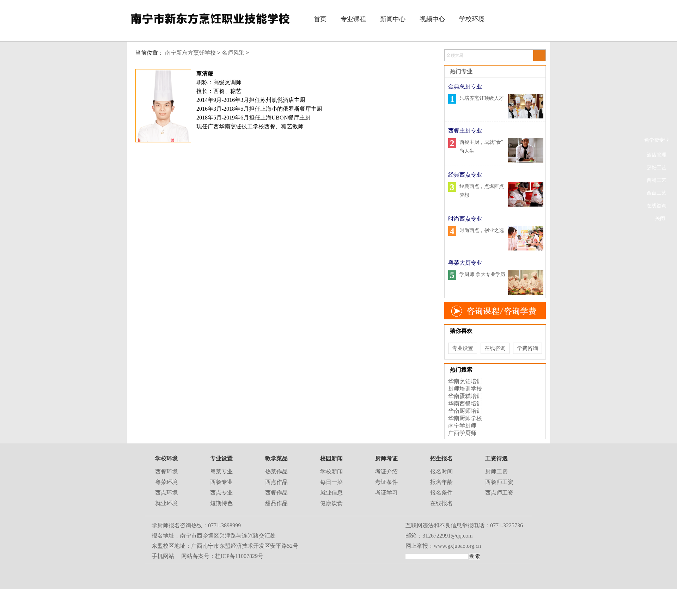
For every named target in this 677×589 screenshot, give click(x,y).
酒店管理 (656, 155)
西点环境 (166, 493)
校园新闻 (331, 458)
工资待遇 (496, 458)
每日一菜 (331, 482)
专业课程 (353, 19)
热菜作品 (276, 471)
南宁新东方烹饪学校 (190, 53)
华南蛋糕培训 (465, 396)
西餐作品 (276, 493)
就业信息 (331, 493)
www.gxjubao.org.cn (457, 546)
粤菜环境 (166, 482)
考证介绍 (386, 471)
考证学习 (386, 493)
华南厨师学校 (465, 418)
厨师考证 (386, 458)
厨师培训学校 (465, 389)
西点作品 (276, 482)
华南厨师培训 (465, 411)
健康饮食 (331, 503)
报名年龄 (441, 482)
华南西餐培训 (465, 403)
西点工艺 (656, 193)
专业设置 (462, 348)
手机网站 (163, 556)
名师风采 (233, 53)
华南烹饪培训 (465, 381)
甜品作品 (276, 503)
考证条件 (386, 482)
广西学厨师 (462, 433)
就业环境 (166, 503)
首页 (320, 19)
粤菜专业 (221, 471)
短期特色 (221, 503)
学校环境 (471, 19)
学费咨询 (527, 348)
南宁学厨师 (462, 426)
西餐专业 (221, 482)
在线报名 (441, 503)
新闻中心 (392, 19)
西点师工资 (499, 493)
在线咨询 (656, 205)
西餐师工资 (499, 482)
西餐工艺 (656, 180)
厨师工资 (496, 471)
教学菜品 (276, 458)
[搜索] (539, 55)
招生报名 (441, 458)
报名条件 (441, 493)
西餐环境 (166, 471)
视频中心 (432, 19)
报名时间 (441, 471)
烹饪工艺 (656, 167)
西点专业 (221, 493)
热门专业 (461, 71)
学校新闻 (331, 471)
